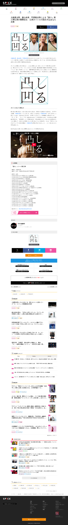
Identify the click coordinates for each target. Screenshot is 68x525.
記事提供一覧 (58, 502)
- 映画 (31, 512)
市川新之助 (29, 485)
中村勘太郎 (15, 488)
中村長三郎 (31, 488)
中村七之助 (45, 485)
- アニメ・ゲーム (33, 507)
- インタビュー (45, 504)
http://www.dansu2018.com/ (25, 209)
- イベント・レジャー (33, 504)
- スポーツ (31, 511)
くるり (38, 488)
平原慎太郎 (25, 58)
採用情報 (57, 506)
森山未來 (19, 58)
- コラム (43, 507)
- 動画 (43, 501)
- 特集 (43, 509)
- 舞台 (31, 502)
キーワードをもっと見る (50, 491)
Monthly (49, 356)
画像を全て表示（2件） (34, 55)
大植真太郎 (13, 58)
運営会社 (57, 501)
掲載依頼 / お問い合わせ (60, 504)
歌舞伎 (14, 485)
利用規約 (57, 507)
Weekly (34, 356)
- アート (31, 509)
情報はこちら (27, 212)
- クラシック (32, 506)
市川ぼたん (37, 485)
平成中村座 (23, 488)
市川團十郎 (21, 485)
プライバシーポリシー (60, 509)
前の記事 (16, 286)
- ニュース (44, 502)
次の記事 (52, 286)
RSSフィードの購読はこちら (34, 255)
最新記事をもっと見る (51, 435)
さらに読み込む (34, 478)
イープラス (13, 494)
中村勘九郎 (52, 485)
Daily (18, 356)
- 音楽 (31, 501)
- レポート (44, 506)
